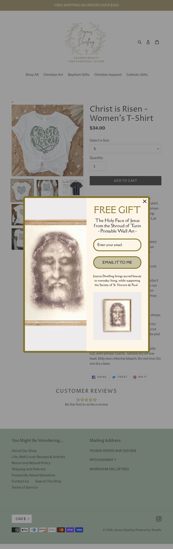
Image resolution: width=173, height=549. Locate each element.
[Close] (145, 201)
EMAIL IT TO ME (117, 262)
